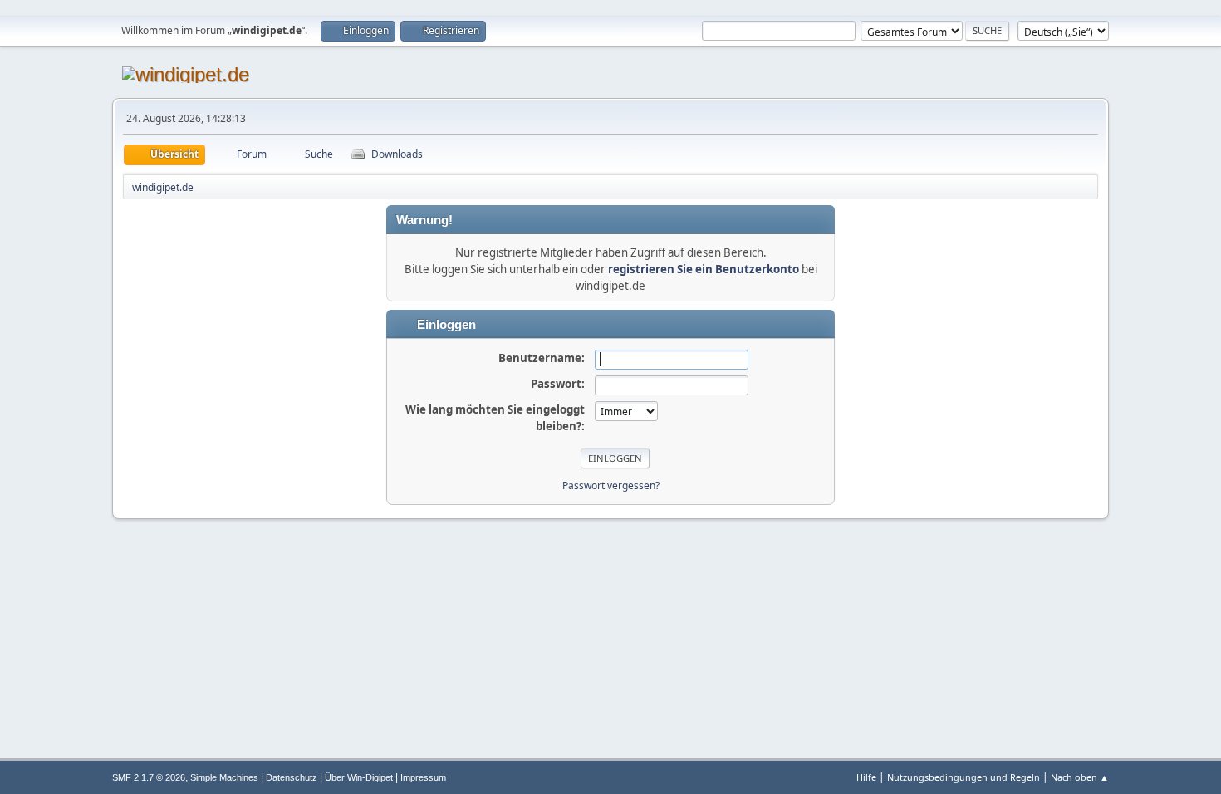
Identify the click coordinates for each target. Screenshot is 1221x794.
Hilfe (866, 777)
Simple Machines (224, 777)
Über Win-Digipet (359, 777)
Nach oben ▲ (1080, 777)
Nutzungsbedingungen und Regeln (963, 777)
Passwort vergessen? (611, 485)
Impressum (423, 777)
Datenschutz (291, 777)
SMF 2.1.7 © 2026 (148, 777)
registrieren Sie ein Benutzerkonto (703, 269)
